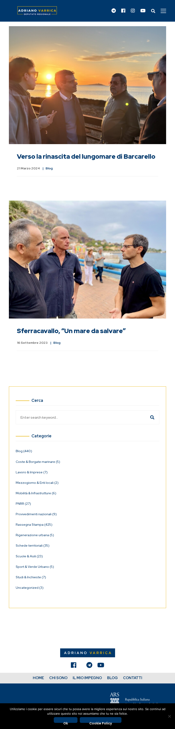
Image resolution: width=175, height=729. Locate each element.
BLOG (112, 677)
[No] (169, 716)
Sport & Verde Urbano (35, 567)
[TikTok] (81, 666)
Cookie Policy (100, 722)
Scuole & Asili (29, 556)
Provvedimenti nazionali (36, 514)
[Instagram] (133, 11)
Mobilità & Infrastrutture (36, 493)
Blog (49, 168)
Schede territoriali (32, 545)
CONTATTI (132, 677)
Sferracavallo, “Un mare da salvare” (71, 330)
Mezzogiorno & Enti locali (37, 483)
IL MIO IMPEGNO (87, 677)
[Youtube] (143, 11)
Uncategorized (30, 588)
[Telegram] (113, 11)
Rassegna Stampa (34, 525)
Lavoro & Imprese (32, 472)
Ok (65, 722)
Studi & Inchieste (31, 577)
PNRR (23, 504)
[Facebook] (123, 11)
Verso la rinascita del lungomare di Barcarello (86, 156)
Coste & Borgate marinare (38, 462)
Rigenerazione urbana (35, 535)
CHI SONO (58, 677)
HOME (38, 677)
